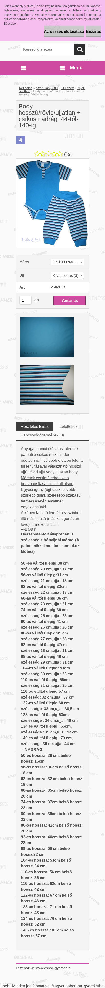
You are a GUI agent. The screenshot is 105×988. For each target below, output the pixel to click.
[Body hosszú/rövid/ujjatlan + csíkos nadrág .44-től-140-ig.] (52, 160)
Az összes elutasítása (64, 31)
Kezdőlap (25, 88)
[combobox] (67, 262)
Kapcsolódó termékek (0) (42, 435)
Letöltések (68, 426)
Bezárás (93, 31)
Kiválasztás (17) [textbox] (67, 262)
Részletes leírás (35, 426)
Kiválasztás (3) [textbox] (65, 275)
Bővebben (11, 23)
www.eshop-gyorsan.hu (54, 968)
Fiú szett (67, 88)
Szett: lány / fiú (47, 88)
